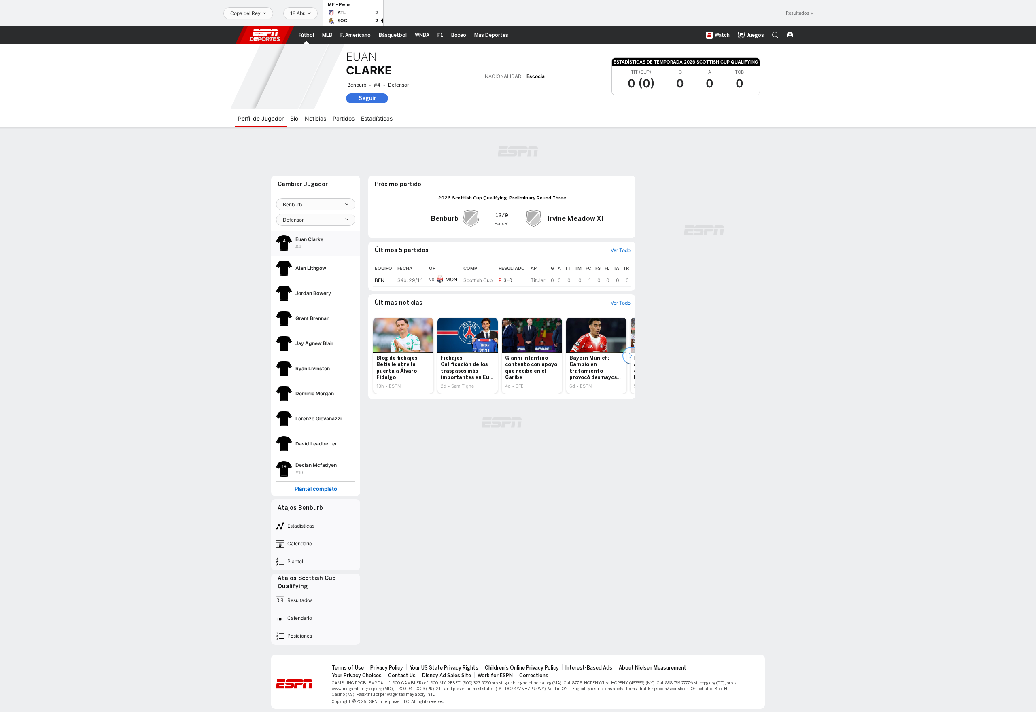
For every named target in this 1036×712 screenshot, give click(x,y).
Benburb (356, 85)
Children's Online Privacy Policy (522, 668)
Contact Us (402, 675)
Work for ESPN (495, 675)
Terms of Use (348, 668)
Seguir (367, 98)
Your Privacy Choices (357, 675)
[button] (775, 35)
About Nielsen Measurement (652, 668)
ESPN (264, 35)
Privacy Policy (386, 668)
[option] (403, 356)
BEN (379, 280)
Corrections (533, 675)
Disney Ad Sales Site (446, 675)
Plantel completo (316, 489)
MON (451, 279)
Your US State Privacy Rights (444, 668)
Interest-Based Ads (588, 668)
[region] (502, 275)
